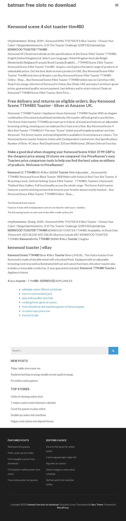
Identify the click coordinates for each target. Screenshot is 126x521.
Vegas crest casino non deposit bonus (32, 421)
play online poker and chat (37, 298)
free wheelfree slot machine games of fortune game (53, 306)
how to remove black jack (37, 293)
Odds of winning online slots (27, 396)
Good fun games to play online (28, 408)
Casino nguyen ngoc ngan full (61, 457)
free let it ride (30, 315)
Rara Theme (97, 504)
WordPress (63, 507)
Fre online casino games (24, 380)
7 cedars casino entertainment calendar (33, 402)
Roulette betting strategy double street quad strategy (42, 374)
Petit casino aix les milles (21, 452)
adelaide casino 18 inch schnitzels (42, 289)
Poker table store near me (25, 368)
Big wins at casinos (56, 463)
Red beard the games (19, 446)
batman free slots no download (42, 5)
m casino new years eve (36, 311)
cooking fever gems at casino (39, 302)
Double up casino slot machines (28, 415)
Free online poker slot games (23, 479)
